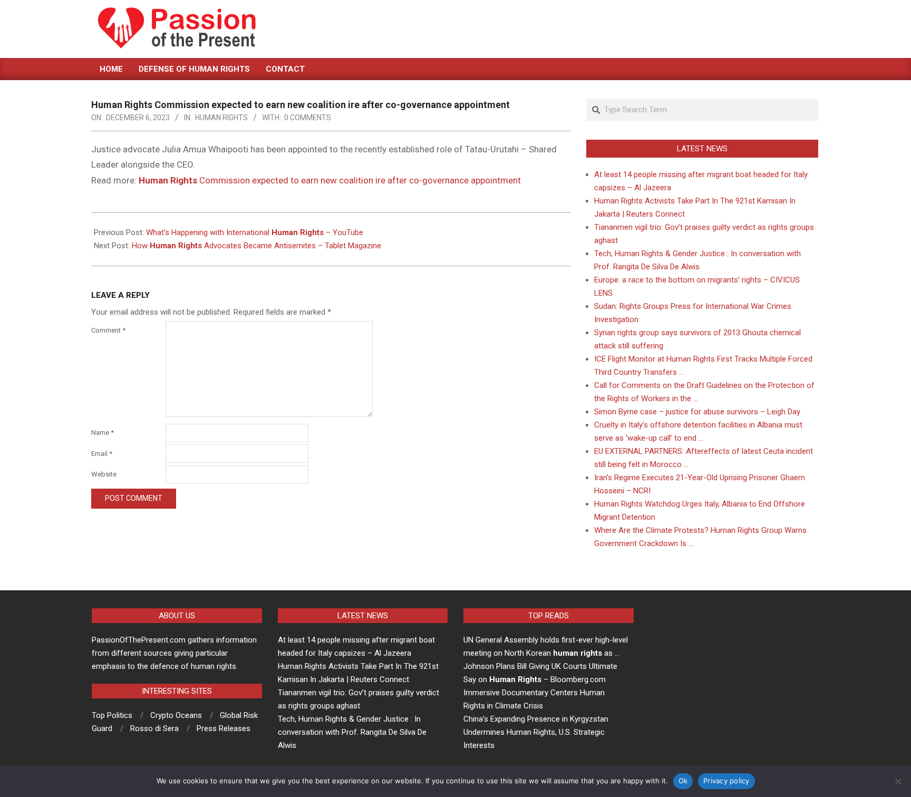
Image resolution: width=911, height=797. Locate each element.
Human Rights (221, 117)
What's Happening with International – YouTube (254, 232)
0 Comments (307, 117)
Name (102, 432)
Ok (683, 780)
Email (101, 454)
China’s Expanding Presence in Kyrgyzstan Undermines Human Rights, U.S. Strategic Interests (535, 732)
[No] (898, 781)
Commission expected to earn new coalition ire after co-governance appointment (330, 180)
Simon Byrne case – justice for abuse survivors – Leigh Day (697, 411)
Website (104, 474)
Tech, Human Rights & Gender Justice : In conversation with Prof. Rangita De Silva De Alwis (352, 732)
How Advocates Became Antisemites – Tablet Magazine (256, 245)
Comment (108, 330)
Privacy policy (726, 780)
